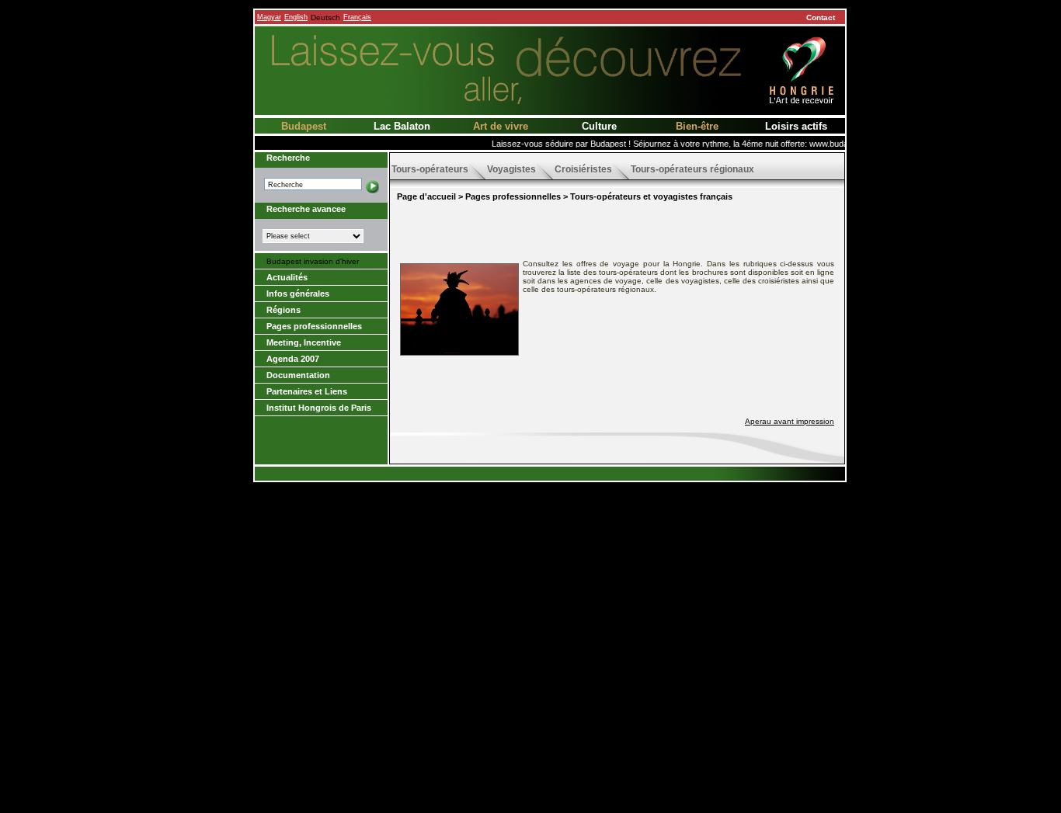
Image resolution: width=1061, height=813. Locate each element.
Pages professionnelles (314, 326)
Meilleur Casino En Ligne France (550, 630)
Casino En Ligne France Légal (550, 775)
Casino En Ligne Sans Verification (550, 579)
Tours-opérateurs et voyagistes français (651, 196)
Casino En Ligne (550, 613)
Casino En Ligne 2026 (550, 621)
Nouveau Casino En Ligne (550, 707)
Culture (599, 126)
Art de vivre (500, 126)
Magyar (269, 17)
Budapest (303, 126)
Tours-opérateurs (429, 169)
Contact (820, 17)
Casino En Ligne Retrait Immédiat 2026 (550, 690)
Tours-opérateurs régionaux (692, 169)
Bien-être (697, 126)
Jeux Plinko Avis (550, 570)
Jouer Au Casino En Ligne (550, 673)
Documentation (298, 375)
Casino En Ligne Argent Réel (550, 587)
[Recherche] (372, 184)
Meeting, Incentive (303, 342)
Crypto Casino (550, 741)
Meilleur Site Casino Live (550, 638)
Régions (283, 309)
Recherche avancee (306, 209)
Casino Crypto (550, 698)
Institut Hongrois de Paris (318, 407)
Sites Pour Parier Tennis (550, 562)
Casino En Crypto (550, 544)
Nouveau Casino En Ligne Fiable (550, 596)
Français (357, 17)
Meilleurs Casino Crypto (550, 536)
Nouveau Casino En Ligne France (550, 715)
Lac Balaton (402, 126)
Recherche (288, 157)
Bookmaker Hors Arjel (550, 758)
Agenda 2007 (292, 358)
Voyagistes (511, 169)
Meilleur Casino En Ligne (550, 519)
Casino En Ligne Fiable (550, 527)
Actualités (287, 277)
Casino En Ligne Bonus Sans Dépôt (550, 604)
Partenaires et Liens (306, 391)
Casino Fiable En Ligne (550, 655)
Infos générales (297, 293)
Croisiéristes (583, 169)
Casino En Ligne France (549, 749)
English (296, 17)
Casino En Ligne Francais (550, 724)
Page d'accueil (426, 196)
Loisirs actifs (796, 126)
